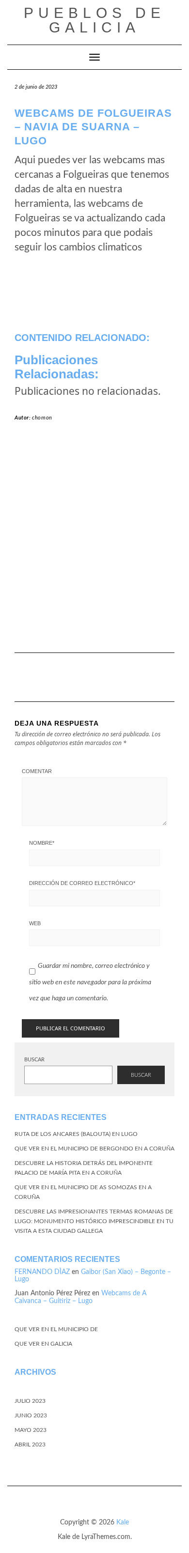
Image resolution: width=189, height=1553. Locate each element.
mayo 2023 (31, 1430)
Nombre (41, 843)
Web (35, 923)
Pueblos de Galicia (94, 20)
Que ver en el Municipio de (56, 1329)
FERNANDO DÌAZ (42, 1272)
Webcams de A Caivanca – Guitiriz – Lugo (80, 1297)
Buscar (34, 1059)
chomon (42, 417)
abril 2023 (30, 1444)
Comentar (37, 771)
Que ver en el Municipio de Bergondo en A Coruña (94, 1148)
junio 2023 (31, 1415)
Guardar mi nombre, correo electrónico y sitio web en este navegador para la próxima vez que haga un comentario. (90, 982)
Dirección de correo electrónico (82, 883)
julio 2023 (30, 1401)
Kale (122, 1522)
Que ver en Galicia (43, 1344)
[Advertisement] (94, 541)
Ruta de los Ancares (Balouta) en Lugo (76, 1134)
